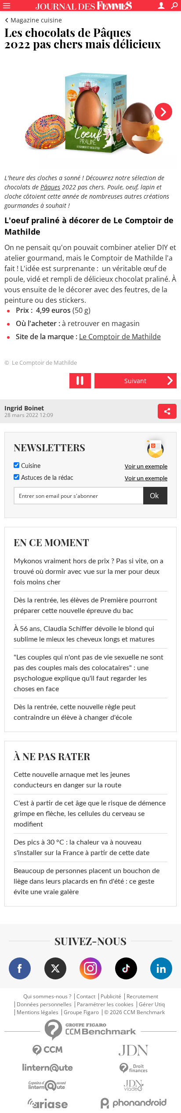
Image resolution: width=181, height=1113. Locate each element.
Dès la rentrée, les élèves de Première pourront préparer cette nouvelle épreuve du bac (85, 605)
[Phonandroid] (133, 1103)
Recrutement (142, 996)
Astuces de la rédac (46, 478)
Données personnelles (44, 1004)
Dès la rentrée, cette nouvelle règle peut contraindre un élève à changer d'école (75, 712)
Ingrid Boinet (24, 408)
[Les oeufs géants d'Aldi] (135, 380)
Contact (85, 996)
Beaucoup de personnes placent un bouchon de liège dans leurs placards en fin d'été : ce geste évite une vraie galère (86, 881)
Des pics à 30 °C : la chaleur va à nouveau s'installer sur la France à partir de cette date (81, 847)
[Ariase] (47, 1103)
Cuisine (29, 466)
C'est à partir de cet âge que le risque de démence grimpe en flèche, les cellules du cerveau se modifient (90, 814)
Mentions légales (37, 1012)
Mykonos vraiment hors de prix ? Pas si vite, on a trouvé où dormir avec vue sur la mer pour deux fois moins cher (88, 572)
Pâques (50, 187)
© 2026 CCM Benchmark (134, 1012)
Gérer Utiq (152, 1004)
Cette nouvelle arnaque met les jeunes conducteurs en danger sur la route (72, 780)
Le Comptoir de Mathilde (120, 336)
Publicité (111, 996)
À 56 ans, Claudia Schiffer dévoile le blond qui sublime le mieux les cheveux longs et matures (84, 634)
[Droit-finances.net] (133, 1068)
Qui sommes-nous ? (47, 996)
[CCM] (47, 1050)
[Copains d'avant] (47, 1085)
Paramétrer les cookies (105, 1004)
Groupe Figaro (81, 1012)
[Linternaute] (47, 1068)
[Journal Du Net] (133, 1050)
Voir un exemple (146, 466)
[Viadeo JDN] (133, 1085)
